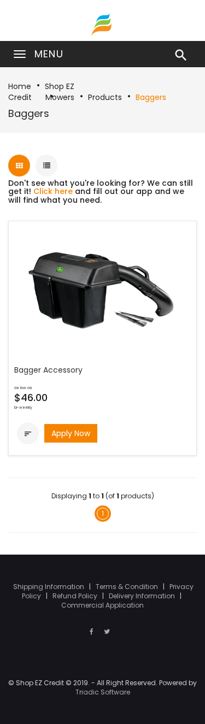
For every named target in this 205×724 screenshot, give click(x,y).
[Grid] (19, 165)
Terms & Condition (128, 586)
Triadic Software (102, 692)
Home (19, 86)
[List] (46, 165)
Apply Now (70, 433)
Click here (53, 191)
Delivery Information (143, 596)
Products (105, 97)
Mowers (59, 97)
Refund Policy (75, 596)
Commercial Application (102, 605)
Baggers (151, 97)
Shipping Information (49, 586)
